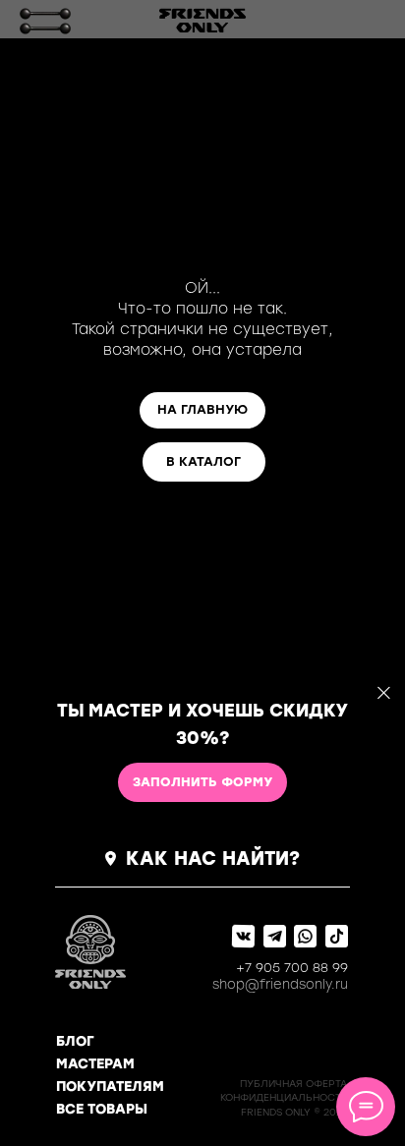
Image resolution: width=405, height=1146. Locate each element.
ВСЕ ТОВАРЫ (101, 1109)
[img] (45, 21)
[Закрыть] (384, 693)
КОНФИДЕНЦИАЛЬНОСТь (284, 1097)
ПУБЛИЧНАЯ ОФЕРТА (293, 1083)
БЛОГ (75, 1041)
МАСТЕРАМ (95, 1064)
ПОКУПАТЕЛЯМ (110, 1086)
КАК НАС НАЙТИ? (213, 858)
